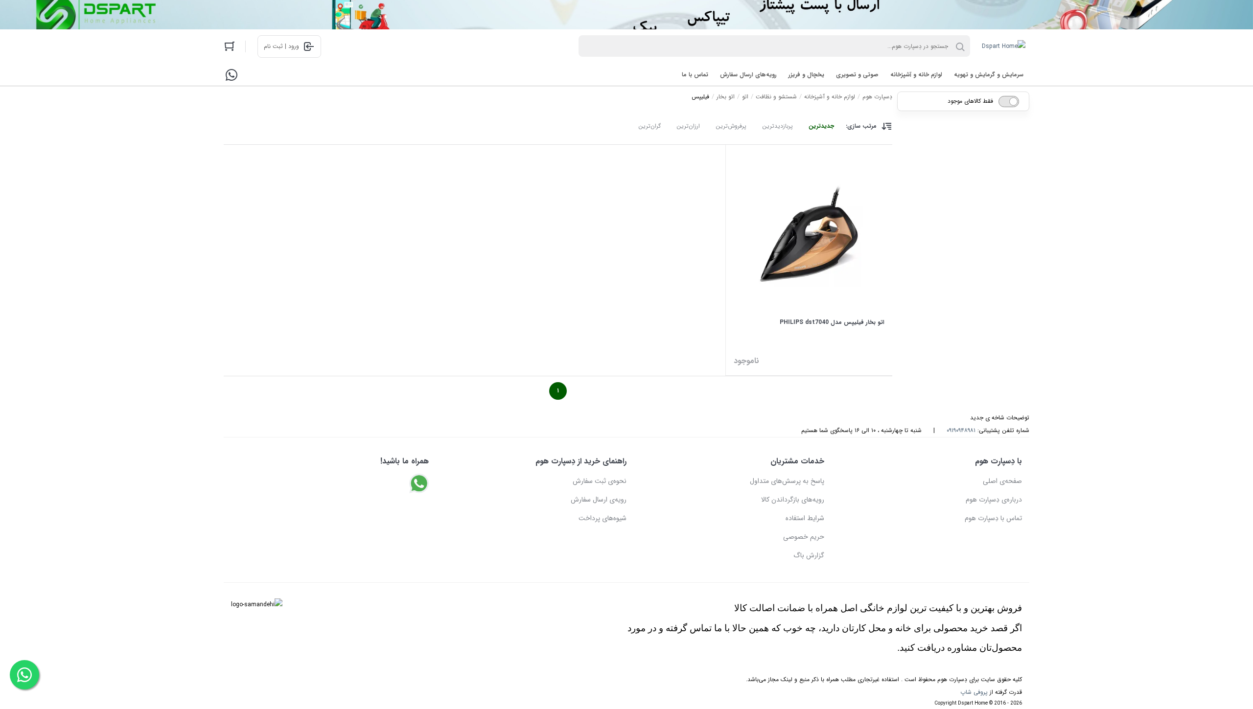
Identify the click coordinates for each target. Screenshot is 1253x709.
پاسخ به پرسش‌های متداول (787, 481)
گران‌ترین (649, 126)
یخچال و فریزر (806, 74)
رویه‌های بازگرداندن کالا (792, 499)
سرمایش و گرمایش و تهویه (988, 74)
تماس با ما (695, 74)
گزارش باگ (808, 555)
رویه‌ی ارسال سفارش (598, 499)
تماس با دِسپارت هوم (993, 518)
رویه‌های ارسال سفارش (748, 74)
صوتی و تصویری (857, 74)
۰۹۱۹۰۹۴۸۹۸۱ (961, 430)
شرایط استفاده (805, 518)
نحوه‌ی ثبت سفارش (599, 481)
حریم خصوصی (803, 536)
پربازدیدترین (777, 126)
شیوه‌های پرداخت (602, 518)
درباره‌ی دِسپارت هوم (994, 499)
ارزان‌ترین (688, 126)
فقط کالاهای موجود (970, 101)
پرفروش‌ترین (731, 126)
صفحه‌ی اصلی (1002, 481)
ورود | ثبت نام (281, 46)
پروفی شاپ (974, 692)
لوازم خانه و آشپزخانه (916, 74)
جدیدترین (821, 126)
